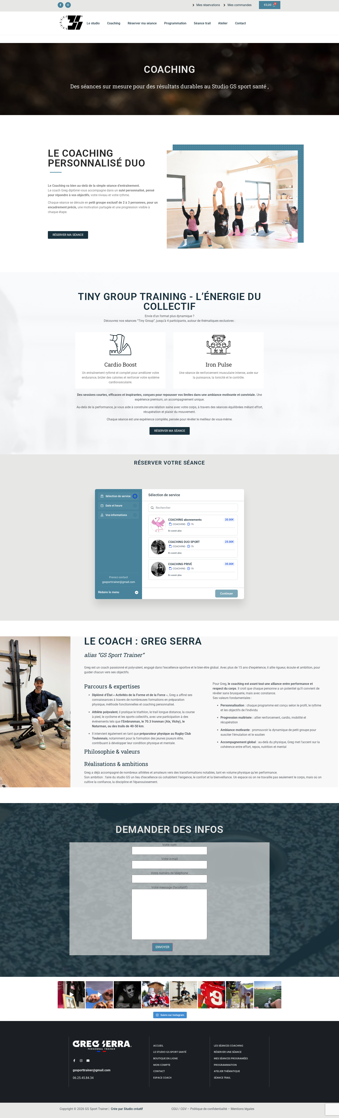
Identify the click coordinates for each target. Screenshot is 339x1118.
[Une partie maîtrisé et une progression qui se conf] (211, 994)
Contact (240, 23)
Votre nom (169, 845)
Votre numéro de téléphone (169, 873)
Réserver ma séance (142, 23)
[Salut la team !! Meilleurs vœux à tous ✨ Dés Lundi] (71, 994)
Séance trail (202, 23)
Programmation (175, 23)
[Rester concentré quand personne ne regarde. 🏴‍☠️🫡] (127, 994)
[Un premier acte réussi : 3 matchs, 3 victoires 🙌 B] (267, 994)
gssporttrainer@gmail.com (118, 582)
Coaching (113, 23)
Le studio (93, 23)
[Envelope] (88, 1060)
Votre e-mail (169, 859)
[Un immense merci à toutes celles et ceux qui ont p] (155, 994)
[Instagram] (68, 5)
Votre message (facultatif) (169, 887)
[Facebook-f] (60, 5)
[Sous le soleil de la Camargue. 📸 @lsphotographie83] (239, 994)
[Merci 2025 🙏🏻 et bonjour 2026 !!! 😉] (99, 994)
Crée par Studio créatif (127, 1109)
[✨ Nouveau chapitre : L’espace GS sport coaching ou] (183, 994)
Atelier (223, 23)
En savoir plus (175, 531)
